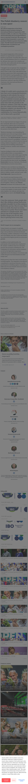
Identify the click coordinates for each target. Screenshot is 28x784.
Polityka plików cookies (21, 780)
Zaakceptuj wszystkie (6, 780)
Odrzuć (13, 780)
